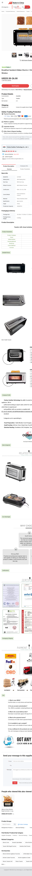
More (3, 864)
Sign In (4, 158)
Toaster (28, 11)
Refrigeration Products (7, 827)
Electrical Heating (20, 827)
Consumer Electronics (10, 11)
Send (15, 783)
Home (3, 11)
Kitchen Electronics (21, 11)
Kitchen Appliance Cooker (24, 857)
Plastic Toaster (19, 861)
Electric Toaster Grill (7, 861)
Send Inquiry (15, 86)
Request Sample (28, 89)
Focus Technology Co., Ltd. (19, 869)
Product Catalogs (23, 824)
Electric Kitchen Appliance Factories (11, 854)
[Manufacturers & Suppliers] (16, 2)
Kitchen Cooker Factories (9, 857)
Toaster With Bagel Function (9, 846)
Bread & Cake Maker (17, 842)
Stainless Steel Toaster (25, 846)
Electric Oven (6, 842)
